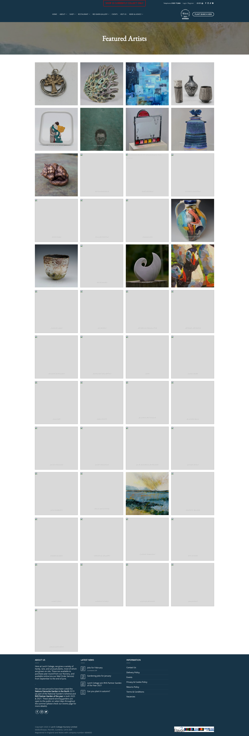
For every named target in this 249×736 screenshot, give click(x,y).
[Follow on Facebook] (205, 3)
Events (115, 14)
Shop (72, 14)
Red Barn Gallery (100, 14)
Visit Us (123, 14)
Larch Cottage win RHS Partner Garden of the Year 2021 (104, 684)
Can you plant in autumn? (98, 691)
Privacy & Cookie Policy (136, 682)
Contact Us (131, 667)
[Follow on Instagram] (208, 3)
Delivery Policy (133, 672)
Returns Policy (132, 687)
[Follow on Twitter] (46, 712)
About (62, 14)
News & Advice (135, 14)
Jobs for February (95, 667)
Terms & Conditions (135, 691)
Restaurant (83, 14)
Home (54, 14)
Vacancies (130, 696)
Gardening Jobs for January (99, 676)
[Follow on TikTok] (210, 3)
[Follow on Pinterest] (212, 3)
